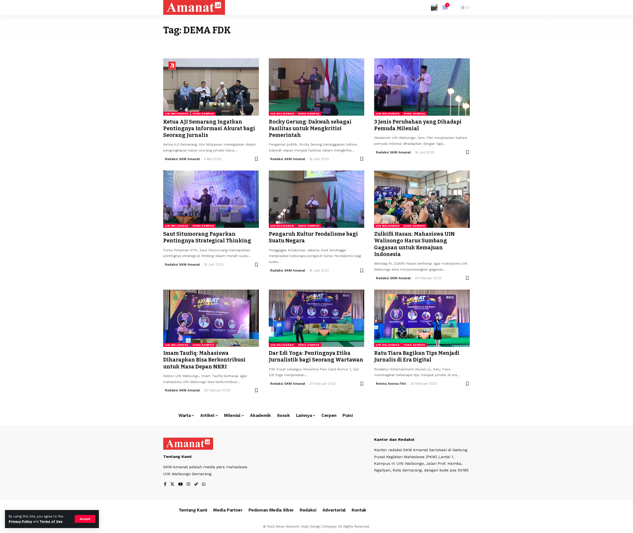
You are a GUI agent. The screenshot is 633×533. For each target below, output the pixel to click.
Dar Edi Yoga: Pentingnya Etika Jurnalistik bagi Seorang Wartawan (316, 356)
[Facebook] (165, 484)
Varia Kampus (203, 113)
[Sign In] (434, 7)
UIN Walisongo (176, 113)
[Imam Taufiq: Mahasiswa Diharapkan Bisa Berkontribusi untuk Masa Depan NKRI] (211, 318)
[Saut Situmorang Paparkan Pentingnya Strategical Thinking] (211, 199)
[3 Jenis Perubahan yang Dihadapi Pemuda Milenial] (422, 87)
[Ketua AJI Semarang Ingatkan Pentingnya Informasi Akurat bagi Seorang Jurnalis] (211, 87)
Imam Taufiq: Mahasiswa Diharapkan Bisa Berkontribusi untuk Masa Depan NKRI (204, 360)
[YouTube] (180, 484)
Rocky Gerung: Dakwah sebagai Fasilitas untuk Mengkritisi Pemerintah (310, 129)
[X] (172, 484)
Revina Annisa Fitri (391, 383)
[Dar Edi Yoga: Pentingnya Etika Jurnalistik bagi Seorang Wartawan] (316, 318)
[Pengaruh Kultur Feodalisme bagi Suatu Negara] (316, 199)
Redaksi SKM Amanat (182, 159)
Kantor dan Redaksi (394, 439)
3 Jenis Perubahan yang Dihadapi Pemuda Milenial (418, 125)
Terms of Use (51, 521)
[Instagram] (188, 484)
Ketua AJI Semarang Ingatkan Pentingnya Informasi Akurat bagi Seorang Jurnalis (209, 129)
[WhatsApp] (203, 484)
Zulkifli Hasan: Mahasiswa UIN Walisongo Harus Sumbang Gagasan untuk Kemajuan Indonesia (414, 244)
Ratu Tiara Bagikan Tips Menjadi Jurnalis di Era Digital (416, 356)
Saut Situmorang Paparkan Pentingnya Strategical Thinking (207, 237)
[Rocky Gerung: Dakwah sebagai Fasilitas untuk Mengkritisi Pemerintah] (316, 87)
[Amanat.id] (194, 7)
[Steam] (196, 484)
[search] (452, 7)
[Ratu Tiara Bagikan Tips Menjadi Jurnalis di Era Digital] (422, 318)
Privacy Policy (20, 521)
